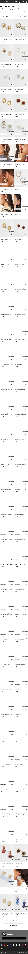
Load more (14, 925)
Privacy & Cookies (20, 952)
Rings (15, 11)
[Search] (16, 1)
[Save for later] (12, 34)
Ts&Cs (26, 952)
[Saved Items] (23, 1)
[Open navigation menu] (2, 1)
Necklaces (9, 11)
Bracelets (20, 11)
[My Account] (19, 1)
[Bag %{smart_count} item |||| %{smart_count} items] (26, 1)
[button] (2, 945)
